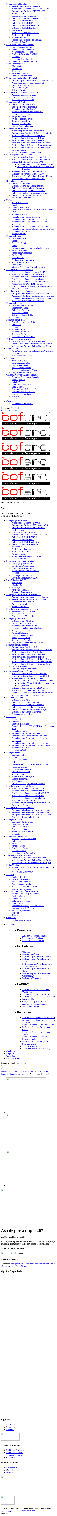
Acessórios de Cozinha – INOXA (36, 994)
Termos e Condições (14, 1455)
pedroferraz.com (28, 1511)
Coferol (15, 408)
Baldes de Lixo (28, 999)
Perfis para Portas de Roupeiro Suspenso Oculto (35, 1038)
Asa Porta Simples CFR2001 (23, 1341)
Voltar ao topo (7, 1511)
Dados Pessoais (12, 1470)
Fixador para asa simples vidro (25, 1329)
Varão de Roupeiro (30, 1046)
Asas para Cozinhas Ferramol (34, 936)
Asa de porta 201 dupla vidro (24, 1405)
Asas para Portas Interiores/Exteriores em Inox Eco (26, 1073)
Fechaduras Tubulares (31, 978)
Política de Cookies (14, 1452)
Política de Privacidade (15, 1450)
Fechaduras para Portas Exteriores (36, 957)
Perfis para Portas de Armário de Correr (38, 1025)
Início (3, 1072)
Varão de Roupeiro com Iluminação (37, 1049)
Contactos (10, 1457)
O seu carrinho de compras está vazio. (17, 513)
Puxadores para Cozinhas (32, 938)
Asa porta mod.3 (17, 1288)
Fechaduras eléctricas (31, 954)
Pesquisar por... (7, 502)
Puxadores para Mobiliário (33, 940)
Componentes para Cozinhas (34, 1001)
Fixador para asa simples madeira (26, 1316)
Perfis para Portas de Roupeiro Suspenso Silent (35, 1042)
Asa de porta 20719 (18, 1354)
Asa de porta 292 (17, 1392)
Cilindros (26, 952)
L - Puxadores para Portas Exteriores (21, 1072)
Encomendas (11, 1468)
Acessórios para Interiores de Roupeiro (38, 1017)
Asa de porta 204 (17, 1379)
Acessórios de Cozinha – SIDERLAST (38, 997)
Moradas (10, 1472)
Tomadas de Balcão (30, 1006)
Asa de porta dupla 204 (21, 1367)
